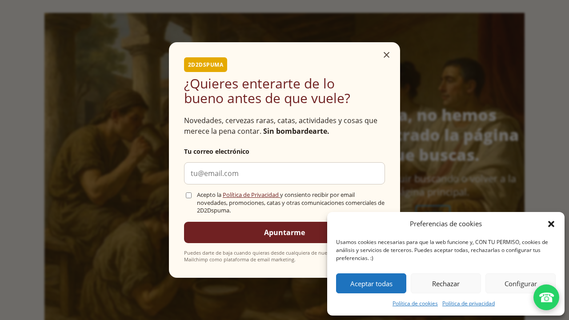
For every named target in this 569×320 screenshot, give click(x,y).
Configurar (521, 283)
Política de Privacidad (251, 195)
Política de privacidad (468, 303)
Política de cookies (415, 303)
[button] (551, 224)
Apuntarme (284, 232)
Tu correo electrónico (216, 151)
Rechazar (446, 283)
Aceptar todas (371, 283)
